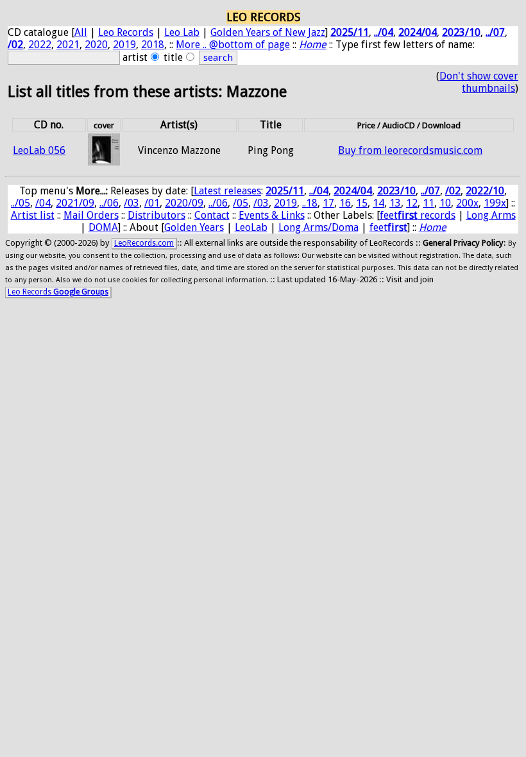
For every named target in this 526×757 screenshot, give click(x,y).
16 (345, 203)
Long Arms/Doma (318, 227)
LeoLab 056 (39, 150)
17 (328, 203)
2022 (39, 44)
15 (362, 203)
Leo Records (125, 32)
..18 (310, 203)
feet (388, 227)
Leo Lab (181, 32)
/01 (152, 203)
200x (467, 203)
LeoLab (251, 227)
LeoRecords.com (144, 243)
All (80, 32)
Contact (212, 215)
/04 (43, 203)
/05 (240, 203)
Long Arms (491, 215)
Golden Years (194, 227)
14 (378, 203)
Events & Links (272, 215)
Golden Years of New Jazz (267, 32)
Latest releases (227, 191)
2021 (68, 44)
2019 (124, 44)
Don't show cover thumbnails (478, 82)
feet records (417, 215)
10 (445, 203)
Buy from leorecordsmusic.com (410, 150)
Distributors (156, 215)
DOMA (103, 227)
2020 (96, 44)
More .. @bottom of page (233, 44)
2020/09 (184, 203)
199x (495, 203)
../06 (109, 203)
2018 (152, 44)
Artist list (33, 215)
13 (395, 203)
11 (428, 203)
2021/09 (75, 203)
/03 (131, 203)
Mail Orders (91, 215)
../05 (20, 203)
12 (412, 203)
